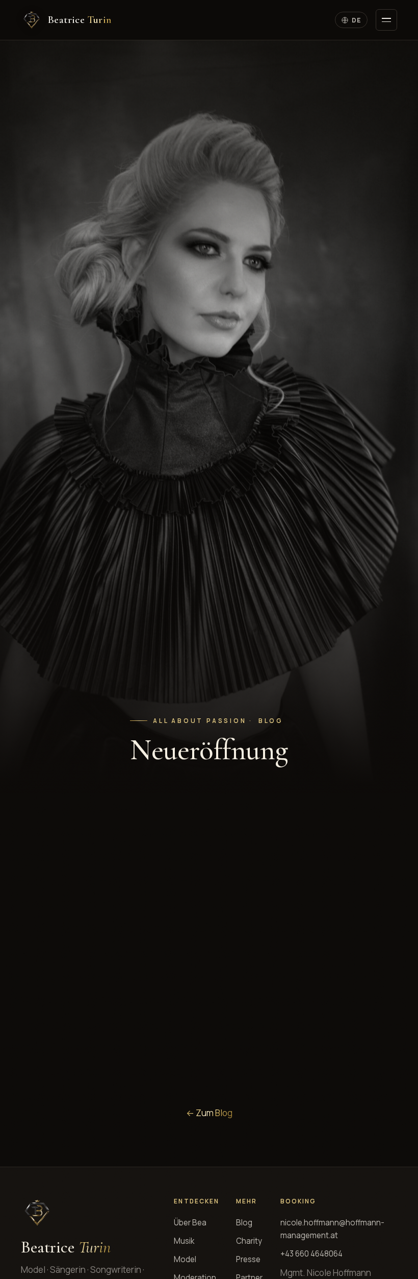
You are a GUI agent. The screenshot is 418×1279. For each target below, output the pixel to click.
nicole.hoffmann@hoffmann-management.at (332, 1229)
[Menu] (386, 20)
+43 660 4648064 (311, 1253)
